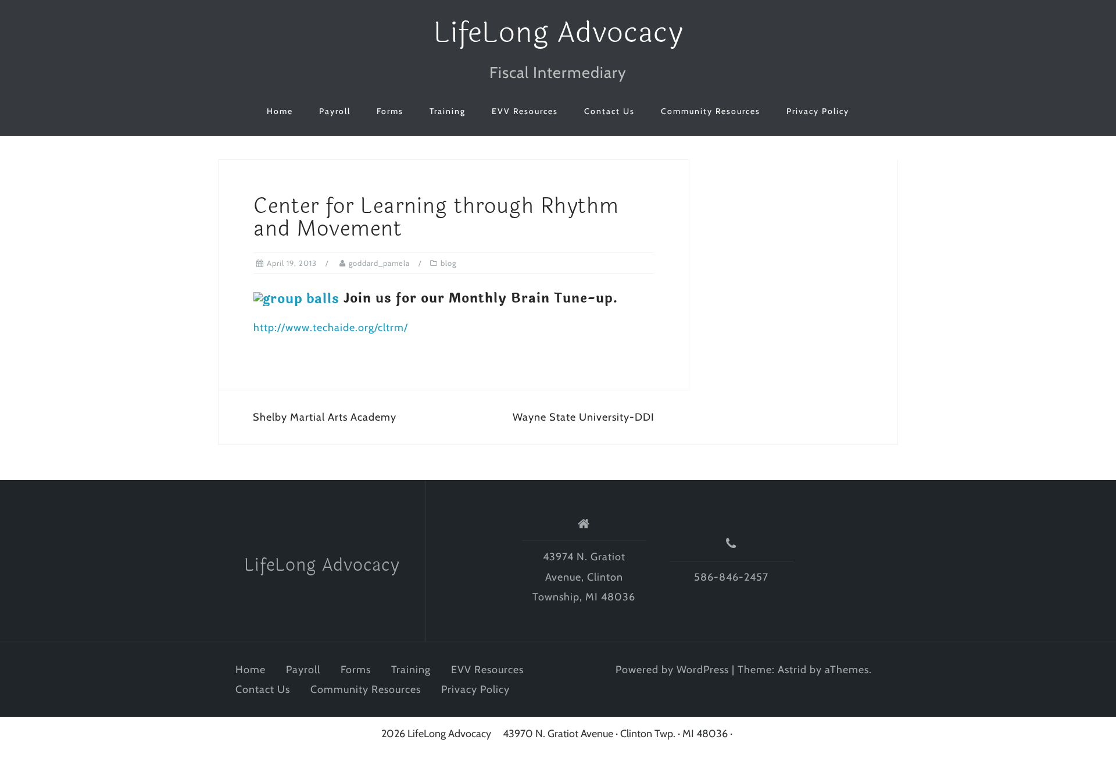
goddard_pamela (379, 263)
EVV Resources (525, 111)
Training (448, 111)
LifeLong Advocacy (558, 32)
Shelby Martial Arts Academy (324, 417)
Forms (390, 111)
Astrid (792, 669)
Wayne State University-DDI (583, 417)
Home (280, 111)
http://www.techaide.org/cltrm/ (330, 327)
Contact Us (609, 111)
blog (448, 263)
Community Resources (710, 111)
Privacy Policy (817, 111)
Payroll (334, 111)
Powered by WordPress (672, 669)
